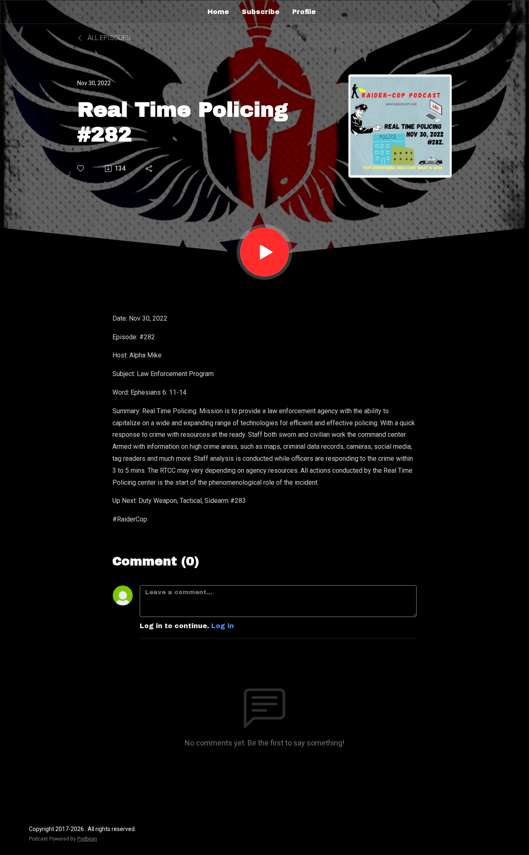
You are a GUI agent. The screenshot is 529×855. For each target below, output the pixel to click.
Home (218, 11)
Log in (222, 625)
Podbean (87, 839)
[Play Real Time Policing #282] (264, 252)
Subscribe (260, 11)
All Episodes (108, 38)
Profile (304, 11)
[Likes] (81, 168)
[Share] (149, 168)
